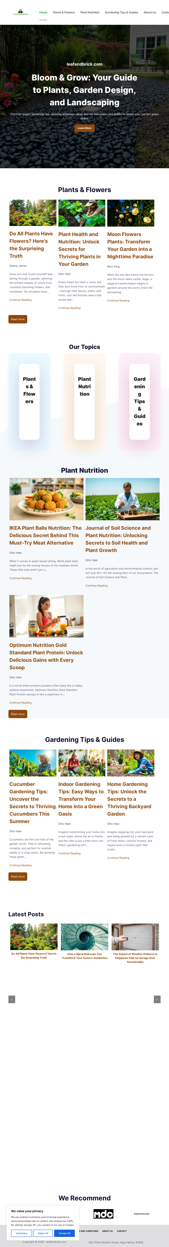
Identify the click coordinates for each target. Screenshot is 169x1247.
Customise (21, 1233)
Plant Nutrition (89, 12)
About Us (150, 12)
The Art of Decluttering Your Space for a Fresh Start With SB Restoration (135, 1179)
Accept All (64, 1233)
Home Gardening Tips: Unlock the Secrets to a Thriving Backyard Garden (129, 799)
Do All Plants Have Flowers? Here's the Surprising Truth (31, 245)
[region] (43, 1223)
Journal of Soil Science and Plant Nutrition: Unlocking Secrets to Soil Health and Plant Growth (118, 539)
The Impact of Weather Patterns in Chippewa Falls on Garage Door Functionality (84, 958)
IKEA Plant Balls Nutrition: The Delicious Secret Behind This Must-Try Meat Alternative (45, 535)
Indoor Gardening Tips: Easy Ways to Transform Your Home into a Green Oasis (81, 799)
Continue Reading (20, 299)
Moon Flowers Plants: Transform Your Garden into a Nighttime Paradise (130, 245)
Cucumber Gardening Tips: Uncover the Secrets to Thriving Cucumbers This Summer (32, 802)
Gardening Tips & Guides (121, 12)
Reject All (43, 1233)
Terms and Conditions (85, 1231)
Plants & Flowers (64, 12)
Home (43, 12)
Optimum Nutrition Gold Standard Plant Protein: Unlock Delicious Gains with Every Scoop (46, 656)
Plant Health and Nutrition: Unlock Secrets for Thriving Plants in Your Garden (79, 249)
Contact (122, 1231)
